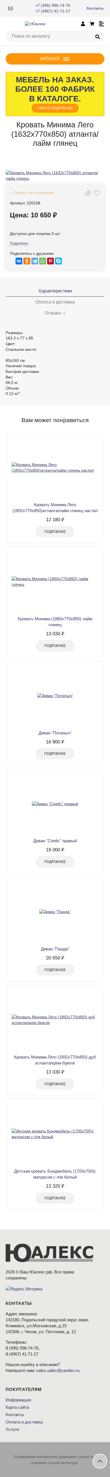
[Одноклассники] (26, 261)
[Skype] (58, 261)
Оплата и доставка (24, 1422)
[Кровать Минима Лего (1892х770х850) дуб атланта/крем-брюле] (55, 1020)
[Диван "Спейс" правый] (55, 804)
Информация (18, 1399)
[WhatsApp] (42, 261)
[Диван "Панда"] (55, 912)
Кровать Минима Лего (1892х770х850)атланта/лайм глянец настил (55, 507)
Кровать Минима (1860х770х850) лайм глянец (55, 621)
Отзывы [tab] (55, 313)
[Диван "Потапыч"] (55, 696)
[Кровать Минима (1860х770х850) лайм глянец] (55, 582)
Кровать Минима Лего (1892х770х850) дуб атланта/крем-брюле (55, 1060)
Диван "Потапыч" (55, 732)
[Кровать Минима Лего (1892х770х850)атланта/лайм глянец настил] (55, 468)
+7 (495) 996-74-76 (52, 5)
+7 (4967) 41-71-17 (52, 11)
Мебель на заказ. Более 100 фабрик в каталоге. (55, 92)
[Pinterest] (50, 261)
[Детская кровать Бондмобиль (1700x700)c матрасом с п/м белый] (55, 1134)
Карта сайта (17, 1407)
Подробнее (19, 243)
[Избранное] (97, 193)
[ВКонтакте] (19, 261)
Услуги (12, 1429)
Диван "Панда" (55, 948)
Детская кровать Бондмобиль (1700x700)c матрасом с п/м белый (55, 1174)
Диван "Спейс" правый (55, 840)
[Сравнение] (88, 193)
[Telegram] (34, 261)
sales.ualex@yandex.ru (58, 1370)
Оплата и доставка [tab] (55, 302)
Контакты (95, 8)
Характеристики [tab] (55, 290)
